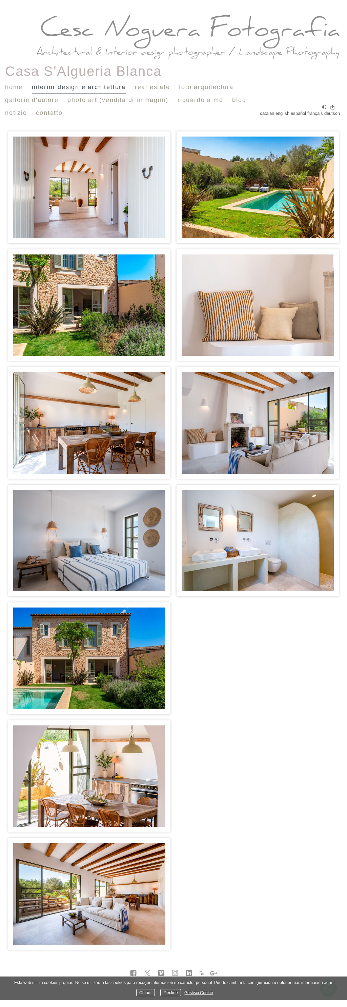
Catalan (267, 113)
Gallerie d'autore (32, 100)
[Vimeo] (161, 973)
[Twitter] (147, 973)
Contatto (49, 112)
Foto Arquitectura (206, 87)
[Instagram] (175, 973)
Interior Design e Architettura (79, 87)
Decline (171, 992)
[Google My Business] (213, 973)
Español (298, 113)
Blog (239, 100)
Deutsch (332, 113)
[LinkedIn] (189, 973)
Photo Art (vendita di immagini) (117, 100)
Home (14, 87)
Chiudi (145, 992)
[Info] (324, 107)
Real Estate (152, 87)
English (282, 113)
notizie (16, 112)
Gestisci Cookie (198, 992)
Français (315, 113)
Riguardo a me (200, 100)
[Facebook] (133, 973)
